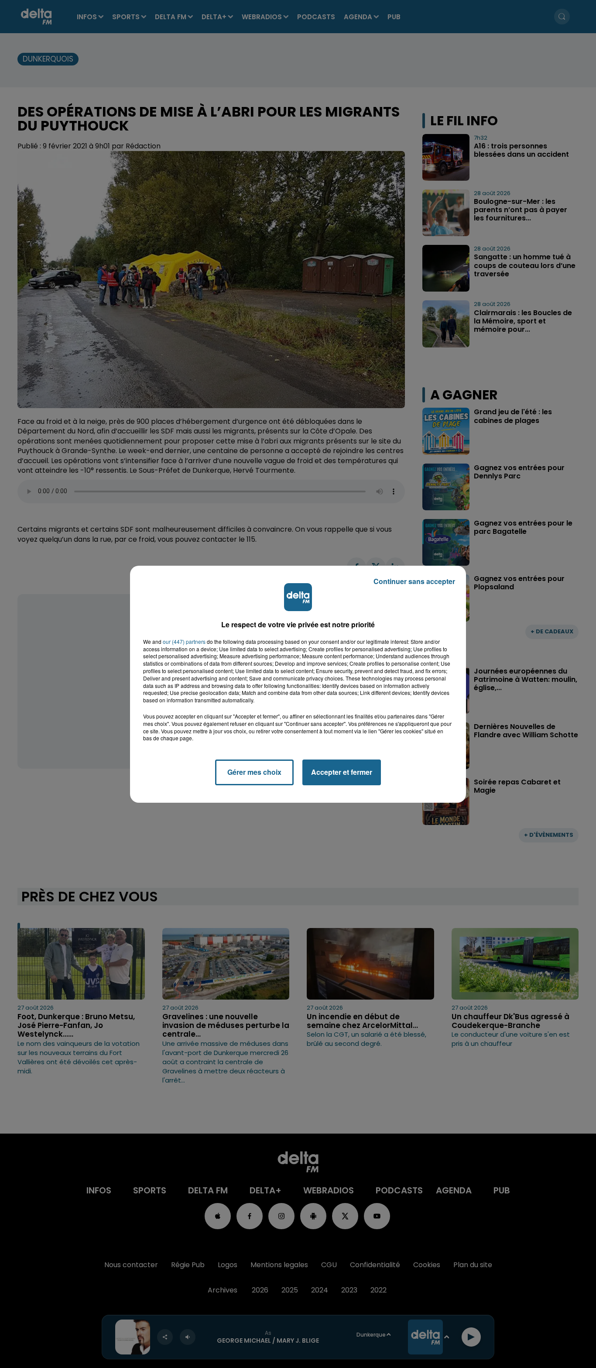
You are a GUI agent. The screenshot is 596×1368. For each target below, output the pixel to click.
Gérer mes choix (254, 772)
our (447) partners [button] (184, 641)
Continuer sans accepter (414, 581)
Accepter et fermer (341, 772)
